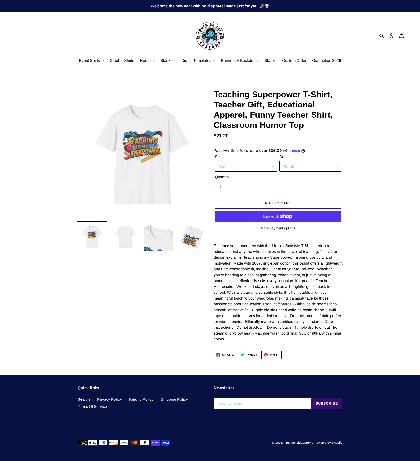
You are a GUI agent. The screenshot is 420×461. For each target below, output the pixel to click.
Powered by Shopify (328, 442)
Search (84, 399)
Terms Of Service (92, 406)
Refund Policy (141, 399)
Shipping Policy (174, 399)
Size (219, 157)
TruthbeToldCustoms (298, 442)
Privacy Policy (109, 399)
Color (284, 157)
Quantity (222, 177)
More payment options (278, 228)
